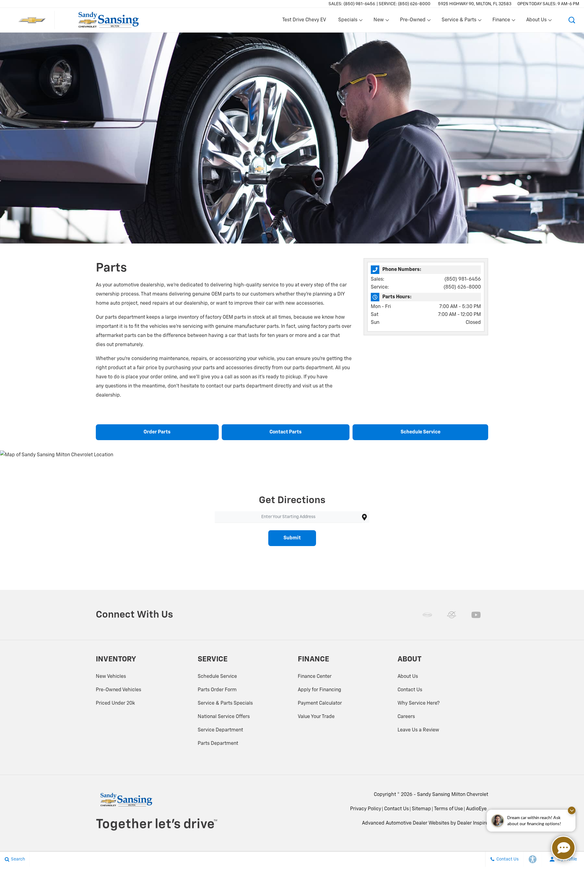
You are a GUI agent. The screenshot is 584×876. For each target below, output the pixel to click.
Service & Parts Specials (225, 703)
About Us (408, 676)
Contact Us (410, 690)
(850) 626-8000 (462, 287)
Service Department (220, 730)
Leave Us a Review (418, 730)
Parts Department (218, 743)
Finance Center (315, 676)
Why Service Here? (419, 703)
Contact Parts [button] (285, 432)
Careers (406, 716)
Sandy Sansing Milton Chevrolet (452, 794)
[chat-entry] (563, 848)
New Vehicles (111, 676)
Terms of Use (448, 809)
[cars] (427, 615)
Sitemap (421, 809)
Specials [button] (347, 21)
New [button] (379, 21)
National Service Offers (224, 716)
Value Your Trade (316, 716)
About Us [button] (536, 21)
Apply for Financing (319, 690)
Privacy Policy (365, 809)
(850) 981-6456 (462, 279)
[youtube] (476, 615)
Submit (292, 538)
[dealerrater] (451, 615)
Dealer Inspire (472, 823)
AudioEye (476, 809)
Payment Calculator (320, 703)
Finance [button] (501, 21)
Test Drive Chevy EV (304, 20)
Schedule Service (217, 676)
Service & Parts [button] (458, 21)
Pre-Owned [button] (413, 21)
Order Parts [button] (157, 432)
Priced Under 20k (115, 703)
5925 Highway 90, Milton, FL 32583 (474, 4)
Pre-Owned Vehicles (118, 690)
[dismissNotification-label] (571, 810)
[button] (572, 20)
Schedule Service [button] (420, 432)
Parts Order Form (217, 690)
